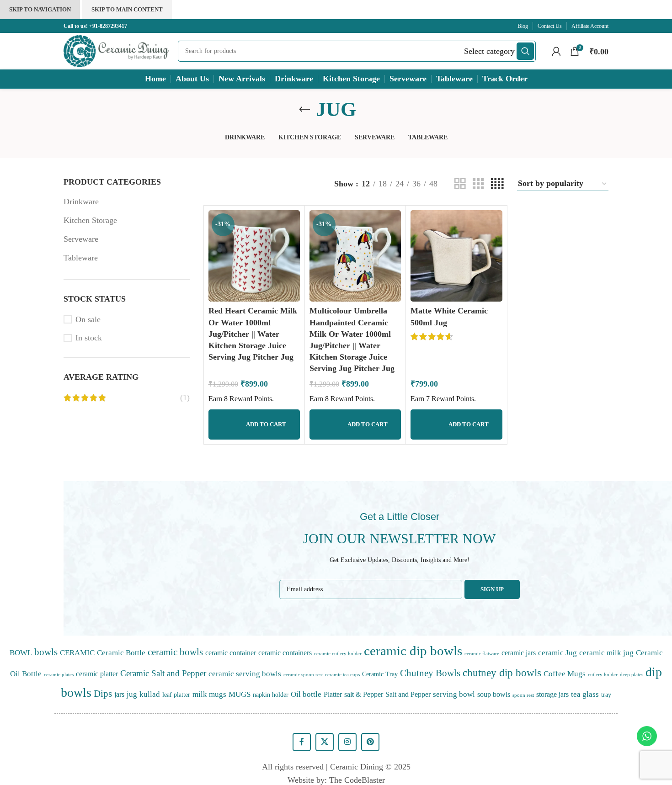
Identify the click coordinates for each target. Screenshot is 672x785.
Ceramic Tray (380, 674)
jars (119, 694)
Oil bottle (306, 694)
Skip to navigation (40, 9)
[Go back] (304, 110)
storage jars (552, 694)
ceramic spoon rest (303, 674)
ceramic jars (518, 653)
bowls (46, 652)
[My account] (556, 51)
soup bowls (493, 694)
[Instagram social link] (347, 742)
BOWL (21, 652)
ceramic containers (285, 653)
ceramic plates (59, 674)
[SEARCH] (525, 51)
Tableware (81, 257)
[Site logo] (116, 50)
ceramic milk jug (606, 652)
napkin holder (270, 694)
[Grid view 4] (497, 183)
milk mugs (209, 694)
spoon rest (523, 695)
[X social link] (324, 742)
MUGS (240, 694)
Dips (103, 693)
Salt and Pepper (408, 694)
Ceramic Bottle (121, 652)
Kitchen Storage (90, 220)
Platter (333, 694)
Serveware (81, 239)
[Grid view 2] (459, 183)
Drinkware (81, 201)
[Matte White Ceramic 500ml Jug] (456, 256)
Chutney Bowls (430, 673)
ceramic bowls (175, 652)
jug (132, 694)
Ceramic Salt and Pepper (163, 673)
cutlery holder (603, 674)
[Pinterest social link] (370, 742)
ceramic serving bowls (244, 673)
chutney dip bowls (502, 673)
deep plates (631, 674)
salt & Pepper (363, 694)
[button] (254, 424)
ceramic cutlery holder (338, 653)
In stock (88, 337)
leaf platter (176, 694)
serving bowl (454, 694)
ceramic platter (97, 674)
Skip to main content (127, 9)
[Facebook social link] (302, 742)
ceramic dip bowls (413, 650)
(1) (185, 397)
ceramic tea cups (342, 674)
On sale (88, 319)
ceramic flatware (481, 653)
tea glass (585, 694)
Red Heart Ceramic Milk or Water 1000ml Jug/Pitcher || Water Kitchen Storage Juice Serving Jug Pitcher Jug (252, 333)
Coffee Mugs (565, 673)
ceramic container (230, 653)
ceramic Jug (557, 652)
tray (606, 694)
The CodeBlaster (357, 780)
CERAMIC (77, 652)
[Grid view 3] (478, 183)
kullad (149, 694)
